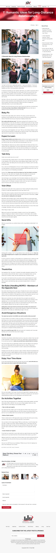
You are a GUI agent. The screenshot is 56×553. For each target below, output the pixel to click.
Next (37, 25)
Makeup (37, 526)
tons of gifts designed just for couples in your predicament (15, 254)
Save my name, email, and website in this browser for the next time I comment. (19, 504)
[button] (48, 6)
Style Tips (48, 526)
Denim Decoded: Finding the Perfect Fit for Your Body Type (47, 44)
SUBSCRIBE (48, 92)
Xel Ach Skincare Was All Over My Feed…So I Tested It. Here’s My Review (48, 50)
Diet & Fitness (30, 526)
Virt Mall (4, 447)
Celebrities (14, 526)
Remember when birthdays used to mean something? (13, 198)
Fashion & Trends (22, 526)
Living (13, 447)
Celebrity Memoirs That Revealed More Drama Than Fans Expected (47, 56)
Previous (33, 25)
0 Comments (17, 447)
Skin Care (7, 526)
